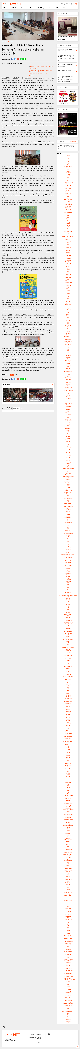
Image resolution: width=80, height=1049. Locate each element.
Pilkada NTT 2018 (68, 199)
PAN (68, 785)
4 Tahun (68, 520)
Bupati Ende (68, 255)
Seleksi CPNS (68, 886)
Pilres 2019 (68, 309)
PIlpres (68, 374)
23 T (68, 519)
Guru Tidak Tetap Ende (68, 639)
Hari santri (68, 657)
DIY (68, 587)
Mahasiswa (68, 365)
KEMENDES (68, 684)
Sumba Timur (68, 207)
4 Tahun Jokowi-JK (68, 212)
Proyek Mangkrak (68, 852)
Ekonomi (24, 7)
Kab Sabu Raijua (68, 698)
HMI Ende (68, 646)
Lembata (10, 41)
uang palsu (68, 1019)
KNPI (68, 688)
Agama (68, 395)
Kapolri (68, 438)
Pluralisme (68, 844)
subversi (68, 1014)
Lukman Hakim (68, 738)
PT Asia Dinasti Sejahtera (68, 468)
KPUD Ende (68, 695)
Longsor (68, 735)
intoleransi (68, 956)
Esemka (68, 612)
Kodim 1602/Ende (68, 260)
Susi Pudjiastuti (68, 493)
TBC (68, 902)
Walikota (68, 932)
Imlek (68, 663)
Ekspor (68, 606)
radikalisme (68, 185)
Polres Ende (68, 265)
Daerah (66, 7)
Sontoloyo (68, 894)
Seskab (68, 889)
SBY (68, 485)
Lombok (68, 363)
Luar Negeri (68, 285)
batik (68, 946)
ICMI (68, 425)
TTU (68, 905)
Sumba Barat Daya (68, 166)
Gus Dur (68, 641)
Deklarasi (68, 404)
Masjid (68, 749)
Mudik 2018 (68, 209)
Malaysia (68, 746)
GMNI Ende (68, 628)
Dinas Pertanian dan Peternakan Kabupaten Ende (68, 596)
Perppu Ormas (68, 263)
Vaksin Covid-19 (68, 387)
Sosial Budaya (68, 175)
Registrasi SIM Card (68, 868)
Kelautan (68, 327)
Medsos (68, 451)
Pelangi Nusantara (68, 816)
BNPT (68, 540)
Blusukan (68, 576)
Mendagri (68, 368)
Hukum (68, 422)
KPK (68, 322)
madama (68, 975)
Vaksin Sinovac (68, 501)
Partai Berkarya (68, 805)
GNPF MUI (68, 630)
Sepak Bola (68, 382)
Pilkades (68, 841)
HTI (68, 180)
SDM (68, 874)
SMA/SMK (68, 876)
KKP (68, 687)
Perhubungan (68, 824)
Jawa (68, 673)
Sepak (68, 887)
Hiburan (50, 7)
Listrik (68, 249)
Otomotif (68, 463)
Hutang (68, 423)
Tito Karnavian (68, 911)
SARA (68, 276)
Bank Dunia (68, 350)
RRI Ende (68, 865)
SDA (68, 873)
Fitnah (68, 626)
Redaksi (39, 1034)
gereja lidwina (68, 954)
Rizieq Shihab (68, 482)
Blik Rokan (68, 571)
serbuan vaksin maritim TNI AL (68, 1011)
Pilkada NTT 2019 (68, 839)
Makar (68, 366)
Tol (68, 385)
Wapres (68, 933)
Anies (68, 532)
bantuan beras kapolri (68, 941)
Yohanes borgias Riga (68, 506)
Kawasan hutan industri (68, 708)
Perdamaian (68, 822)
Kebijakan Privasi (39, 1042)
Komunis (68, 722)
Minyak (68, 766)
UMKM (68, 924)
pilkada (68, 293)
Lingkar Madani (68, 731)
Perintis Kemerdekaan (68, 825)
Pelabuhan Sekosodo (68, 814)
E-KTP (68, 411)
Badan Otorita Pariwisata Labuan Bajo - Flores (68, 548)
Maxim (68, 449)
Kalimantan (68, 700)
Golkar (68, 417)
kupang (68, 222)
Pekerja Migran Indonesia (68, 809)
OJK (68, 779)
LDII (68, 727)
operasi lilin (68, 989)
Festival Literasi (68, 620)
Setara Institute (68, 890)
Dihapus (68, 409)
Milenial (68, 457)
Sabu (68, 881)
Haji (68, 358)
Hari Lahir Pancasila (68, 655)
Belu (68, 312)
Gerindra (68, 636)
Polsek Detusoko (68, 847)
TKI (68, 903)
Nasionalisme (68, 195)
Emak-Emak (68, 607)
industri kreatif (68, 388)
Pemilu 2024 (68, 237)
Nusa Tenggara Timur (68, 231)
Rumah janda (68, 871)
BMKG (68, 346)
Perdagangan (68, 474)
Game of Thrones (68, 631)
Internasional (68, 191)
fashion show (68, 952)
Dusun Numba (68, 603)
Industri (68, 430)
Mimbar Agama (68, 765)
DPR (68, 400)
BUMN (68, 349)
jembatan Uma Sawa (68, 959)
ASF (68, 527)
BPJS (68, 541)
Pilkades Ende (68, 843)
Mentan (68, 762)
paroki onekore (68, 992)
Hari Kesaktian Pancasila (68, 654)
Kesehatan (68, 441)
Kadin (68, 435)
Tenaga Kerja (68, 908)
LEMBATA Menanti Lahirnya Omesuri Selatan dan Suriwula (41, 399)
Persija (68, 827)
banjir (68, 940)
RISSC (68, 863)
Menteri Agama (68, 763)
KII (68, 685)
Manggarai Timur (68, 303)
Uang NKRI (68, 925)
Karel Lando (68, 704)
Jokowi (68, 171)
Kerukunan (68, 717)
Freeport (68, 257)
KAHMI (68, 682)
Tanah (68, 906)
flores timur (68, 509)
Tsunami (68, 266)
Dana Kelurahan (68, 403)
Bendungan (68, 563)
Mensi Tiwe (68, 455)
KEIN (68, 433)
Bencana (68, 314)
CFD (68, 582)
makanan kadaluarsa (68, 976)
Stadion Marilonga (68, 895)
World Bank (68, 505)
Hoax (68, 215)
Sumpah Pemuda (68, 492)
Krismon (68, 725)
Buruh (68, 354)
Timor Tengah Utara (68, 498)
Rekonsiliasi (68, 239)
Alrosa (68, 268)
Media (68, 754)
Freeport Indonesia (68, 282)
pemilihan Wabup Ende (68, 1000)
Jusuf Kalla (68, 431)
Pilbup (68, 836)
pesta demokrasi (68, 1005)
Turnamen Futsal (68, 919)
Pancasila (68, 183)
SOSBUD (68, 179)
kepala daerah (68, 967)
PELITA (68, 787)
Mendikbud (68, 755)
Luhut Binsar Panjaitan (68, 736)
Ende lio (68, 611)
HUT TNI (68, 649)
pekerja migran (68, 997)
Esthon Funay (68, 412)
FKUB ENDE (68, 617)
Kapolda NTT (68, 703)
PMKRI (68, 376)
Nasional (15, 7)
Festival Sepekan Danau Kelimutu (68, 416)
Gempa (68, 245)
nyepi (68, 984)
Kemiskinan (68, 258)
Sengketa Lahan (68, 489)
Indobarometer (68, 428)
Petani (68, 832)
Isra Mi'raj (68, 668)
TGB (68, 495)
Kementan (68, 716)
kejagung (68, 965)
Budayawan (68, 579)
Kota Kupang (68, 188)
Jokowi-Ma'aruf (68, 362)
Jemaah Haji (68, 674)
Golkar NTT (68, 638)
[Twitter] (71, 4)
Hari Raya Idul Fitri (68, 420)
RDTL (68, 862)
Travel (68, 279)
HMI (68, 644)
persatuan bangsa (68, 1002)
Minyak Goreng (68, 768)
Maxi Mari (68, 751)
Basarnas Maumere (68, 557)
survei (68, 392)
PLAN (68, 790)
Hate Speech (68, 360)
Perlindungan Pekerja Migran (68, 476)
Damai (68, 589)
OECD (68, 777)
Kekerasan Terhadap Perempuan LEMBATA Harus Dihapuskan (14, 399)
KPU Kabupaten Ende (68, 692)
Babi (68, 546)
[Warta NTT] (16, 4)
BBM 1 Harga (68, 344)
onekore (68, 987)
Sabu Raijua (68, 172)
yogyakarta (68, 1021)
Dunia (68, 601)
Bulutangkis (68, 398)
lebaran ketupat (68, 971)
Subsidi (68, 898)
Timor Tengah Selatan (68, 182)
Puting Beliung (68, 859)
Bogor (68, 578)
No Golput (68, 776)
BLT (68, 538)
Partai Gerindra (68, 806)
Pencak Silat (68, 817)
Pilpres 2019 (68, 206)
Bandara (68, 552)
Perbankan (68, 820)
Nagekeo (68, 198)
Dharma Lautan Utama (68, 594)
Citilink (68, 584)
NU (68, 287)
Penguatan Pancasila (68, 819)
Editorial (68, 604)
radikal (68, 514)
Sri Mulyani (68, 292)
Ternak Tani (68, 909)
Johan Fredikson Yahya (68, 676)
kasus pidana (68, 963)
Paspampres (68, 808)
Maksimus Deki (68, 744)
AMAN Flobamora (68, 522)
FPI (68, 619)
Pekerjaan (68, 811)
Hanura (68, 652)
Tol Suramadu (68, 914)
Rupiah (68, 225)
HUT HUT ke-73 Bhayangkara (68, 647)
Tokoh (68, 500)
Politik (33, 7)
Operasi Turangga (68, 462)
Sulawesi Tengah (68, 241)
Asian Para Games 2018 (68, 533)
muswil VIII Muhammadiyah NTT (68, 979)
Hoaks (68, 228)
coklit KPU (68, 508)
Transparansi (68, 916)
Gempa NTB (68, 247)
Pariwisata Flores (68, 803)
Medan (68, 752)
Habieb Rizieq (68, 357)
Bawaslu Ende (68, 560)
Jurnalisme (68, 681)
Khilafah (68, 720)
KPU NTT (68, 693)
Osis (68, 784)
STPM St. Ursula (68, 879)
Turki (68, 917)
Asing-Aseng (68, 536)
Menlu (68, 760)
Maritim (68, 747)
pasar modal (68, 995)
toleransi (68, 516)
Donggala (68, 599)
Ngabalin (68, 460)
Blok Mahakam (68, 573)
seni (68, 1010)
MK (68, 444)
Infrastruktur (68, 168)
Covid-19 (68, 190)
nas (68, 983)
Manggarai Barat (68, 204)
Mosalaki (68, 773)
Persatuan (68, 290)
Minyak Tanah (68, 770)
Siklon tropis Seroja (68, 892)
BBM (68, 214)
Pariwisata (68, 331)
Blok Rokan (68, 574)
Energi (68, 244)
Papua (68, 196)
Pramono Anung (68, 849)
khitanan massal (68, 968)
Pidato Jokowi (68, 835)
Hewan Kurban (68, 658)
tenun (68, 1016)
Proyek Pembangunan (68, 854)
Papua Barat (68, 800)
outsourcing (68, 991)
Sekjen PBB (68, 487)
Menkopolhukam (68, 758)
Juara (68, 677)
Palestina (68, 470)
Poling (68, 846)
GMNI (68, 317)
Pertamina (68, 828)
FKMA (68, 615)
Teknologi (68, 217)
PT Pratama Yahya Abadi (68, 795)
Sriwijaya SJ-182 (68, 490)
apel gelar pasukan (68, 938)
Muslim (68, 774)
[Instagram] (61, 4)
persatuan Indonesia (68, 390)
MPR (68, 446)
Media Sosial (68, 261)
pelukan (68, 998)
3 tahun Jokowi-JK (68, 341)
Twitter (68, 921)
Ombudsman (68, 782)
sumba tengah (68, 187)
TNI (68, 497)
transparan (68, 1018)
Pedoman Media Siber (39, 1038)
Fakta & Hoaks (68, 414)
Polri (68, 381)
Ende (68, 161)
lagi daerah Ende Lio (68, 970)
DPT (68, 401)
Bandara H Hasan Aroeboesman (68, 554)
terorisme (68, 252)
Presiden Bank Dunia (68, 851)
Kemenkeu (68, 714)
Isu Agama (68, 669)
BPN (68, 544)
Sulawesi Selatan (68, 900)
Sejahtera (68, 884)
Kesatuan (68, 719)
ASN (68, 528)
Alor (68, 342)
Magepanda (68, 743)
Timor (68, 220)
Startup (68, 897)
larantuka (68, 511)
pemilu (68, 513)
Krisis (68, 443)
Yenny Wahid (68, 339)
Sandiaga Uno (68, 882)
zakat (68, 1022)
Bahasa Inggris (68, 549)
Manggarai (68, 301)
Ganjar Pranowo (68, 633)
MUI (68, 328)
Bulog (68, 352)
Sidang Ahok (68, 277)
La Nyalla (68, 730)
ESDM (68, 242)
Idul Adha (68, 427)
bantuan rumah (68, 943)
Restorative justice (68, 870)
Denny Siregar (68, 406)
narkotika (68, 981)
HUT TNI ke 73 (68, 650)
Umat (68, 928)
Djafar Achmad (68, 315)
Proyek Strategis (68, 855)
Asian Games (68, 280)
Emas (68, 609)
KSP (68, 323)
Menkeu (68, 454)
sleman (68, 1013)
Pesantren (68, 830)
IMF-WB (68, 660)
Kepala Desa (68, 439)
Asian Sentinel (68, 535)
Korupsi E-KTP (68, 723)
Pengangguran (68, 379)
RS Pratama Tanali (68, 867)
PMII (68, 792)
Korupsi (68, 300)
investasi (68, 250)
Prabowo (68, 311)
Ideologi (68, 203)
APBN (68, 393)
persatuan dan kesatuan (68, 1003)
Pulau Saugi (68, 857)
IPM (68, 661)
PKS (68, 466)
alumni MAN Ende (68, 936)
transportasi (68, 253)
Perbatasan (68, 274)
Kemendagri (68, 712)
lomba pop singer (68, 973)
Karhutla (68, 706)
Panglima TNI (68, 798)
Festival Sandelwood (68, 622)
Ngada (68, 271)
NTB (68, 369)
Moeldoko (68, 330)
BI (68, 296)
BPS (68, 347)
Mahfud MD (68, 447)
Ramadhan (68, 333)
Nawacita (68, 373)
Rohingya (68, 233)
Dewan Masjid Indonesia (68, 408)
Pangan (68, 307)
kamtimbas (68, 962)
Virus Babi (68, 930)
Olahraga (41, 7)
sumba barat (68, 295)
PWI (68, 797)
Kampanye (68, 269)
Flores (68, 163)
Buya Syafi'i (68, 581)
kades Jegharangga (68, 960)
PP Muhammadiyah (68, 377)
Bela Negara (68, 562)
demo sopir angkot (68, 951)
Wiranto (68, 338)
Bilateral (68, 568)
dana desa (68, 234)
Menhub (68, 757)
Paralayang (68, 801)
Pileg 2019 (68, 838)
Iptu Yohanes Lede (68, 666)
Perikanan (68, 288)
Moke (68, 771)
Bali (68, 551)
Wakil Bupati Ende (68, 503)
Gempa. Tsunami (68, 634)
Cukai (68, 586)
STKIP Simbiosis (68, 878)
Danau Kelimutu (68, 590)
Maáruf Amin (68, 304)
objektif (68, 986)
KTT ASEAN (68, 696)
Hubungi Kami (32, 1037)
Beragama (68, 567)
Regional (68, 334)
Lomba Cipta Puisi (68, 733)
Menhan (68, 452)
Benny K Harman (68, 565)
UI (68, 922)
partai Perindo (68, 994)
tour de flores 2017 (68, 517)
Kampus (68, 436)
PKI (68, 465)
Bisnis (68, 570)
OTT (68, 781)
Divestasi (68, 598)
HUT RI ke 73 (68, 419)
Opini (58, 7)
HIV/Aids (68, 642)
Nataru (68, 458)
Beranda (6, 7)
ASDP (68, 525)
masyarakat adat (68, 978)
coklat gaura (68, 949)
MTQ (68, 739)
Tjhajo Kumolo (68, 913)
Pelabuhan (68, 812)
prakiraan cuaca (68, 1006)
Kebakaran (68, 709)
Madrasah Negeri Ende (68, 741)
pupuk (68, 1008)
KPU (68, 690)
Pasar (68, 471)
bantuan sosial (68, 944)
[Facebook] (69, 4)
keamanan (68, 210)
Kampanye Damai (68, 701)
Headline (68, 156)
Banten (68, 555)
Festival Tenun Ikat (68, 623)
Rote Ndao (68, 484)
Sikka (68, 169)
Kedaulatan (68, 711)
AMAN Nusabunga (68, 524)
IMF (68, 298)
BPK (68, 543)
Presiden (68, 479)
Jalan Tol (68, 671)
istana (68, 957)
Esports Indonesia (68, 614)
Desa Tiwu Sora (68, 592)
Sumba (68, 174)
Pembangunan (68, 473)
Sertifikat (68, 384)
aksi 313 (68, 226)
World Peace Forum (68, 935)
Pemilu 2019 (68, 193)
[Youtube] (64, 4)
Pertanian (68, 201)
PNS (68, 793)
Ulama (68, 927)
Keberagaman (68, 325)
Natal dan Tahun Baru (68, 371)
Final (68, 625)
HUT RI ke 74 (68, 319)
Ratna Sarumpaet (68, 481)
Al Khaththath (68, 530)
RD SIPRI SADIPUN (68, 860)
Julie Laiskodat (68, 679)
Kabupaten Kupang (68, 284)
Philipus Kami (68, 833)
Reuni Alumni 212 (68, 336)
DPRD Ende (68, 355)
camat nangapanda (68, 948)
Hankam (68, 320)
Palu (68, 306)
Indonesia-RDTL (68, 665)
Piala (68, 478)
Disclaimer (32, 1041)
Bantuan (68, 396)
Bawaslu (68, 559)
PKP (68, 789)
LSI (68, 728)
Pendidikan (68, 272)
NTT (68, 230)
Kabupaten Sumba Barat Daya (68, 236)
